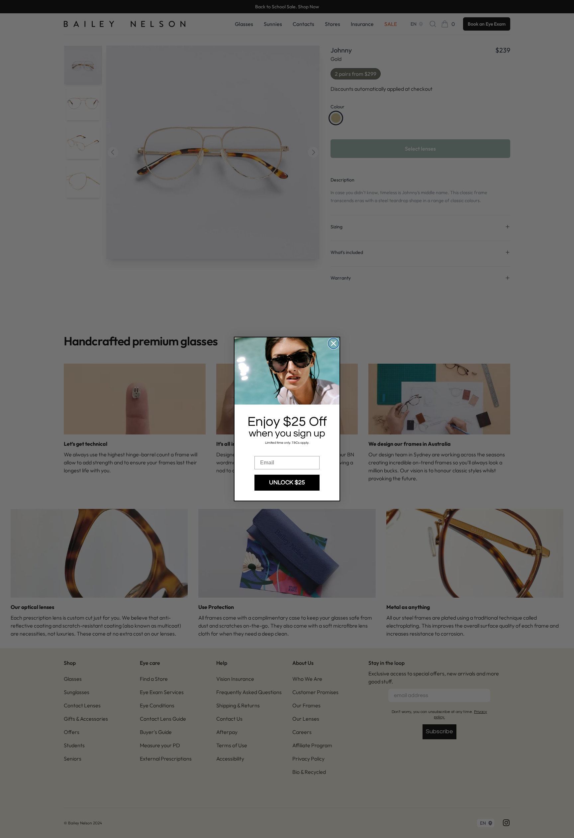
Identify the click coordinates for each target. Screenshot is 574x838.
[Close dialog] (333, 343)
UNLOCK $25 (287, 482)
